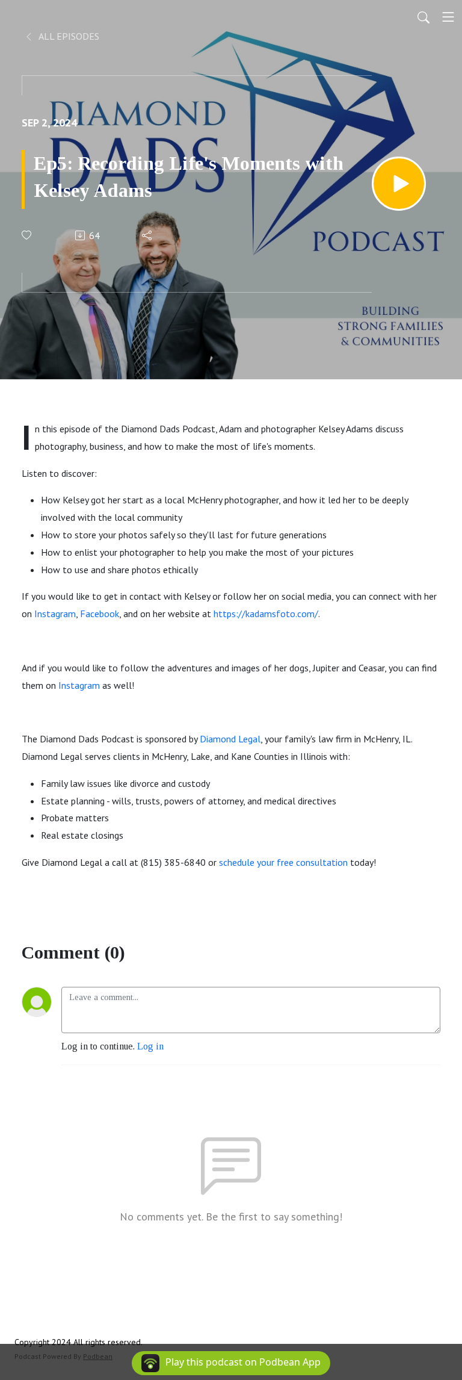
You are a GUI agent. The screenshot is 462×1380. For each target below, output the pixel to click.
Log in (150, 1046)
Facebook (99, 614)
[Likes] (27, 235)
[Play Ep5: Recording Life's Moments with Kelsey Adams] (399, 184)
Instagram (55, 614)
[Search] (423, 17)
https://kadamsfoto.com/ (266, 614)
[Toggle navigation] (448, 16)
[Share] (148, 235)
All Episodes (68, 36)
